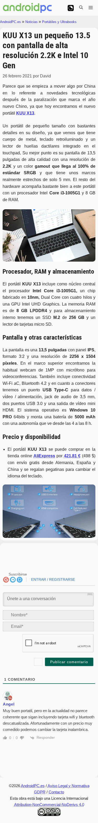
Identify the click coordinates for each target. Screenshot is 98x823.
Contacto (56, 792)
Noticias (31, 22)
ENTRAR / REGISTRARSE (52, 579)
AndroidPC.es (10, 22)
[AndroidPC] (27, 8)
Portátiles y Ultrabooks (59, 22)
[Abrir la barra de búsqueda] (81, 8)
